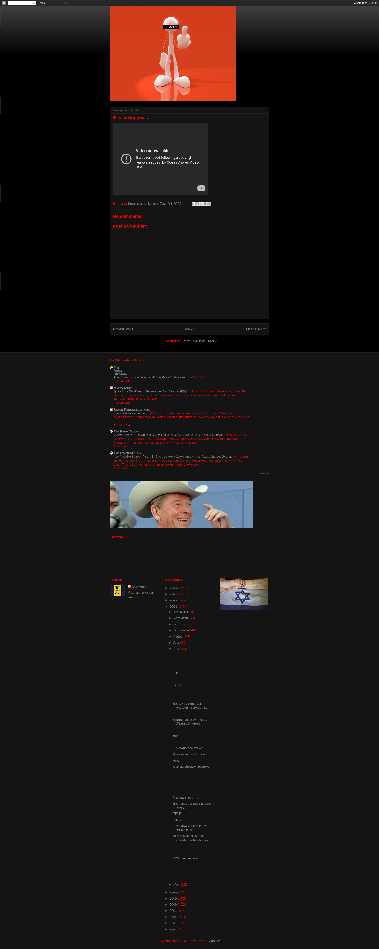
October (180, 624)
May (177, 884)
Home (189, 329)
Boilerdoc (139, 587)
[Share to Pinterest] (209, 204)
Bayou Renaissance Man (132, 409)
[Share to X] (201, 204)
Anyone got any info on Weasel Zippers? (190, 721)
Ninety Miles (123, 388)
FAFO (177, 685)
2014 (174, 910)
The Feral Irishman (120, 370)
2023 (174, 606)
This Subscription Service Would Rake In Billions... (151, 377)
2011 (173, 929)
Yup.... (176, 736)
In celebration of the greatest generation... (190, 838)
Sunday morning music (130, 413)
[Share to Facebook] (205, 204)
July (176, 643)
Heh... (176, 673)
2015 (174, 904)
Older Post (256, 329)
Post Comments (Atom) (200, 341)
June (177, 649)
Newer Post (123, 329)
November (181, 618)
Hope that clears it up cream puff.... (189, 828)
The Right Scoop (126, 431)
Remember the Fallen (189, 754)
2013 (174, 917)
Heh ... (177, 819)
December (181, 612)
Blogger (214, 941)
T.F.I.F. (177, 813)
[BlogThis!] (197, 204)
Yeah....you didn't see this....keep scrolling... (190, 705)
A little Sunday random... (191, 766)
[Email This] (194, 204)
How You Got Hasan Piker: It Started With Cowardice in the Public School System (174, 456)
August (179, 636)
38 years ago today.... (189, 748)
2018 (174, 898)
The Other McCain (127, 453)
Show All (264, 473)
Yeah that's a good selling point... (192, 805)
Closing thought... (186, 797)
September (181, 630)
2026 (174, 588)
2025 (174, 594)
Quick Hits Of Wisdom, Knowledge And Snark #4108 (152, 391)
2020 (174, 892)
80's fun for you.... (186, 858)
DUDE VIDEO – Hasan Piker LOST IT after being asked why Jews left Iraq (169, 435)
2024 (174, 600)
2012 (173, 923)
